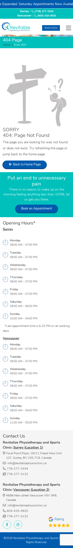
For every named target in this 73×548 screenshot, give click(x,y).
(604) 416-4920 (46, 15)
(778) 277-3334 (44, 11)
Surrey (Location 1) (28, 447)
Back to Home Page (26, 164)
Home (6, 45)
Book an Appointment (36, 208)
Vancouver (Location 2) (31, 489)
